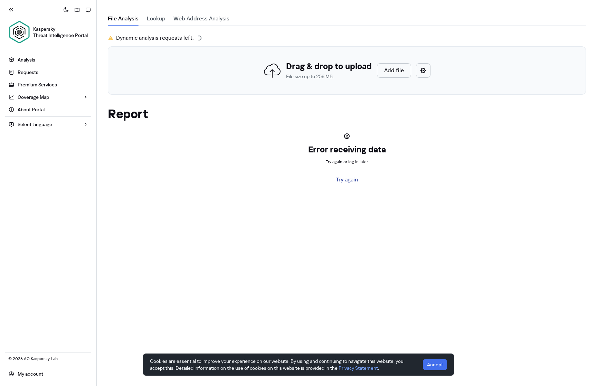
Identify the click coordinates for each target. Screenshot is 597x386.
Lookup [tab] (156, 18)
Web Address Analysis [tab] (201, 18)
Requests (28, 72)
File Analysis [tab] (123, 18)
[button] (347, 70)
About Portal (31, 109)
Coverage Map (33, 97)
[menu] (48, 85)
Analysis (26, 60)
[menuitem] (48, 59)
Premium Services (37, 84)
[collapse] (11, 10)
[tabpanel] (347, 64)
